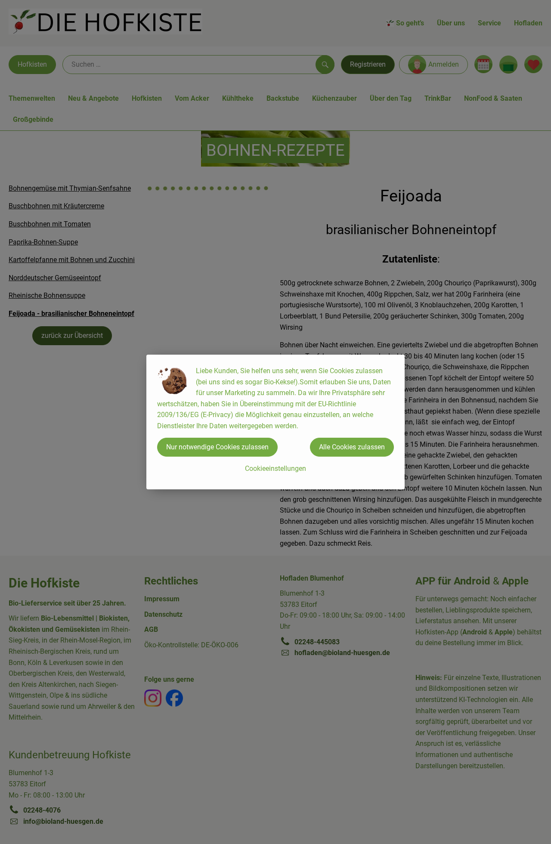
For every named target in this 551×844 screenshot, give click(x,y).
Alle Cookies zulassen (352, 447)
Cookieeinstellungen (275, 468)
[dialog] (275, 422)
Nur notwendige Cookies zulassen (217, 447)
